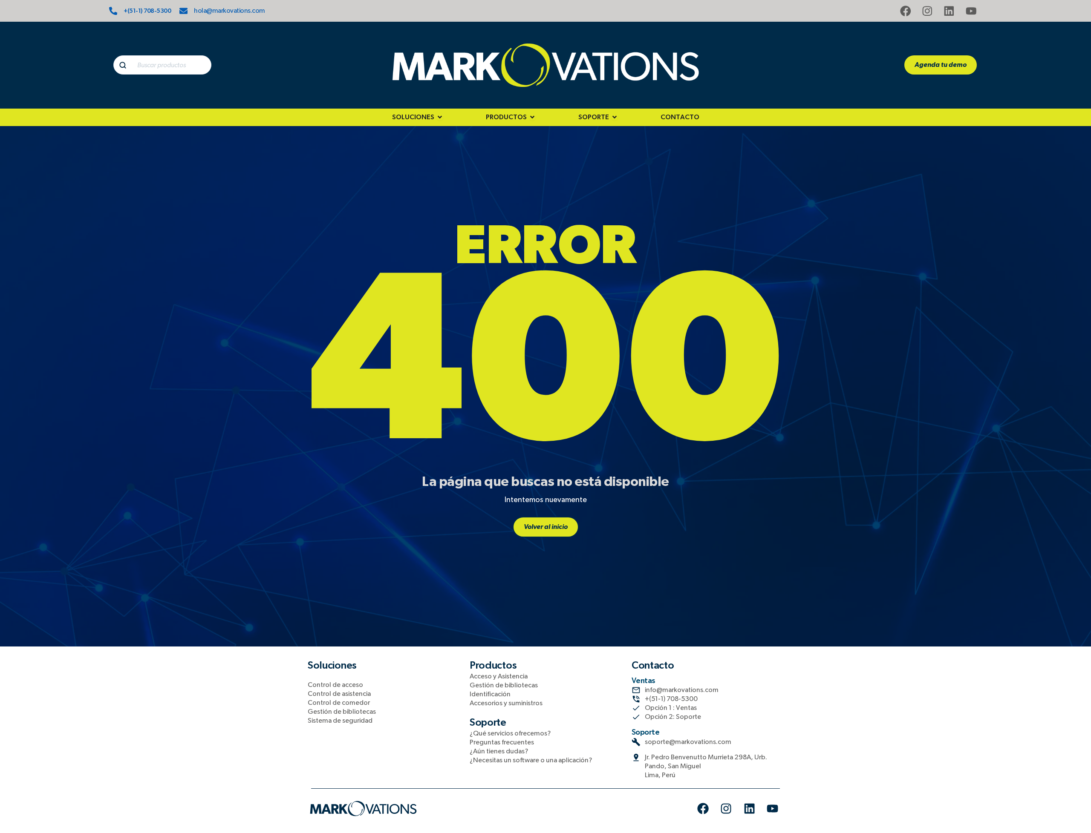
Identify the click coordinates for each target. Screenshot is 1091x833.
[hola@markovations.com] (183, 11)
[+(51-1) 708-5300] (113, 11)
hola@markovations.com (229, 10)
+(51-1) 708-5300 (147, 11)
